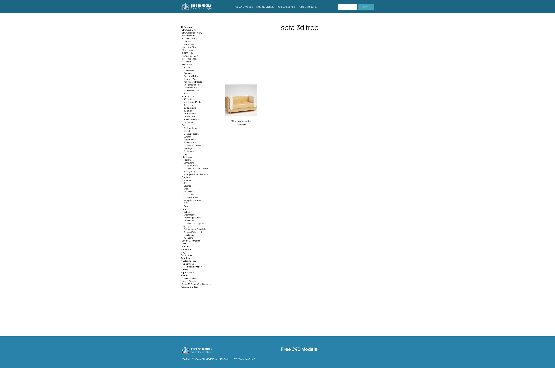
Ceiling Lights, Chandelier (195, 229)
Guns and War (190, 79)
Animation (186, 249)
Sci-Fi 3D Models (191, 90)
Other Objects (190, 87)
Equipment (188, 191)
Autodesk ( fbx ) (189, 35)
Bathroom (188, 105)
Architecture (188, 96)
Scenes (184, 275)
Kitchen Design (190, 220)
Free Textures (187, 263)
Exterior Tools (190, 113)
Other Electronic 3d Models (196, 168)
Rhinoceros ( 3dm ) (190, 55)
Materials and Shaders (191, 266)
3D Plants (188, 99)
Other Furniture (191, 197)
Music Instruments (192, 84)
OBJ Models (187, 53)
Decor (185, 125)
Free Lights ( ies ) (189, 261)
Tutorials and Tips (189, 287)
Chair (186, 188)
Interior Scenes (189, 281)
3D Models (186, 61)
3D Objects (187, 64)
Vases (186, 154)
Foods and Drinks (191, 76)
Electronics (187, 157)
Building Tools (190, 107)
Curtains (187, 136)
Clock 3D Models (191, 133)
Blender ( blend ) (189, 38)
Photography (189, 171)
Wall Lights (188, 237)
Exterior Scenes (189, 278)
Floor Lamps (189, 235)
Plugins (184, 269)
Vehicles (185, 246)
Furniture (186, 177)
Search (366, 6)
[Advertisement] (299, 54)
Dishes (186, 211)
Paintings (188, 148)
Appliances (189, 159)
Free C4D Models (299, 349)
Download (185, 258)
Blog (183, 252)
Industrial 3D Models (193, 81)
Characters (189, 70)
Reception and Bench (193, 200)
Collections (186, 255)
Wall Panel (188, 122)
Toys (184, 243)
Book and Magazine (192, 128)
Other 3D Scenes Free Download (196, 284)
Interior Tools (189, 116)
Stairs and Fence (191, 119)
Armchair (188, 180)
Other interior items (192, 145)
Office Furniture (191, 194)
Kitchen (185, 209)
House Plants (190, 142)
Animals (187, 67)
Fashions (188, 73)
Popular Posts (188, 272)
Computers (189, 162)
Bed (185, 183)
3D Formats (186, 27)
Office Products (191, 165)
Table (186, 206)
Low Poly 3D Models (191, 240)
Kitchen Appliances (192, 217)
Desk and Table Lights (193, 232)
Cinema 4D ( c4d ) (190, 41)
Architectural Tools (192, 102)
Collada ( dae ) (188, 44)
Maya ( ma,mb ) (189, 50)
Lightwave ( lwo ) (190, 47)
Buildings (188, 110)
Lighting (185, 226)
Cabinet (187, 185)
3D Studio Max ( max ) (192, 32)
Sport (186, 93)
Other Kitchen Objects (194, 223)
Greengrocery (190, 214)
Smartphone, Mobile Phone (196, 174)
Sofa (186, 203)
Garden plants (190, 139)
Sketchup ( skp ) (189, 58)
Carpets (187, 131)
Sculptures (189, 151)
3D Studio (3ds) (189, 29)
